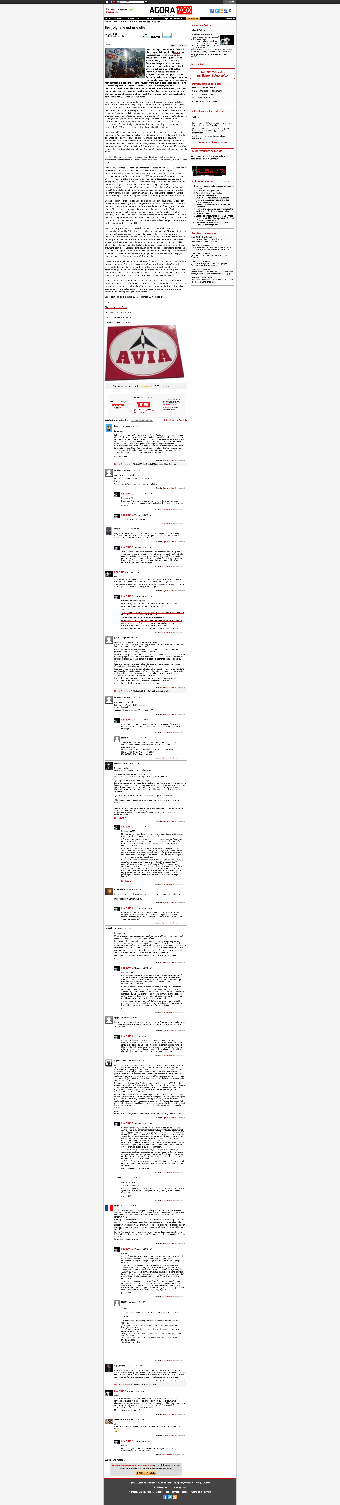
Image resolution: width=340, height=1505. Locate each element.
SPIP (174, 1483)
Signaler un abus (168, 460)
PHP (193, 1483)
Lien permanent (180, 460)
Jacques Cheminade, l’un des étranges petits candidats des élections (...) (210, 130)
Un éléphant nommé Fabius (204, 136)
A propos (133, 1492)
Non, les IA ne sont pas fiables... (209, 193)
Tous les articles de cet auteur (204, 102)
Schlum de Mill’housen (135, 705)
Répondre (159, 460)
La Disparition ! (202, 213)
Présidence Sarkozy (200, 159)
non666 (117, 763)
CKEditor (206, 1483)
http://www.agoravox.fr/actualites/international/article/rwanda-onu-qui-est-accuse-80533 (153, 1144)
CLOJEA (117, 529)
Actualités (118, 18)
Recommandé (167, 37)
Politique (133, 22)
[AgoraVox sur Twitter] (217, 12)
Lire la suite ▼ (120, 818)
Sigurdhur (214, 125)
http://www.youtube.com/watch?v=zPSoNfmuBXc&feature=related (149, 604)
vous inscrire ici (164, 1468)
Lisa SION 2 (112, 34)
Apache (180, 1483)
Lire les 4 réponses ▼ (142, 691)
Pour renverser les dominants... (205, 87)
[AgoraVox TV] (226, 12)
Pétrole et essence (199, 156)
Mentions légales (153, 1492)
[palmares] (209, 176)
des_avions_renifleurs (114, 173)
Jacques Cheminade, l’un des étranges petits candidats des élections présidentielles (214, 210)
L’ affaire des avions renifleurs (118, 317)
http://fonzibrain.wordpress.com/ (128, 899)
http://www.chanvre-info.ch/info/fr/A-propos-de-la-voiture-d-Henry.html (151, 620)
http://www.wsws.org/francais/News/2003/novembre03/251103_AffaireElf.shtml (148, 1114)
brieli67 (117, 470)
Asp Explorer (119, 1366)
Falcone (183, 217)
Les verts (214, 159)
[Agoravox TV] (118, 1)
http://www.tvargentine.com (126, 1239)
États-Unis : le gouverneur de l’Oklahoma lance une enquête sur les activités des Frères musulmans (213, 200)
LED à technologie (146, 750)
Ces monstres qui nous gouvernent (207, 91)
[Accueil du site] (171, 16)
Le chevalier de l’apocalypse (207, 191)
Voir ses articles (197, 64)
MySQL (199, 1483)
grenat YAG (137, 752)
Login (123, 1302)
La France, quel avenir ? (206, 195)
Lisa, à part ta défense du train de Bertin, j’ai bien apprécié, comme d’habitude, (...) (212, 281)
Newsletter (230, 18)
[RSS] (221, 12)
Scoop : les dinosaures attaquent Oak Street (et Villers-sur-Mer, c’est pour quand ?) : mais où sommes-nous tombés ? (215, 218)
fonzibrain (118, 889)
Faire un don (193, 18)
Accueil (108, 18)
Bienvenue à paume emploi (204, 94)
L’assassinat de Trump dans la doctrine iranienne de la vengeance (212, 223)
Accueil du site (111, 22)
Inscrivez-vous (112, 12)
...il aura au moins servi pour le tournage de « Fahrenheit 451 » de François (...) (210, 240)
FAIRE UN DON (146, 1472)
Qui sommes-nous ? (173, 18)
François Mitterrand (123, 179)
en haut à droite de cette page (167, 1465)
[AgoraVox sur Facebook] (212, 12)
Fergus (117, 426)
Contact (142, 1492)
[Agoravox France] (111, 1)
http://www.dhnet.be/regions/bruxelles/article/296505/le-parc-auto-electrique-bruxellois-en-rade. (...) (215, 248)
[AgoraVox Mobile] (230, 12)
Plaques (108, 307)
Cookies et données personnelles (176, 1492)
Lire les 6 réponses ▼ (145, 464)
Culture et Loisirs (152, 18)
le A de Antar (119, 481)
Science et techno (217, 156)
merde (108, 152)
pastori (117, 638)
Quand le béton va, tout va (203, 98)
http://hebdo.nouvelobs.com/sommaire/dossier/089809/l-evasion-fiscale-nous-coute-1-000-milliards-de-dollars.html (152, 613)
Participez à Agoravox (117, 9)
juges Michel (171, 217)
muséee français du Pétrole (146, 484)
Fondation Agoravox (178, 1487)
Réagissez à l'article (175, 420)
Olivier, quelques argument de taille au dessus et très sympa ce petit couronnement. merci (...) (212, 273)
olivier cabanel (120, 1419)
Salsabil (109, 928)
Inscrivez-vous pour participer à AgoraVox (212, 73)
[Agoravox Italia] (114, 1)
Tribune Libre (133, 18)
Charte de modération (201, 1492)
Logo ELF (109, 302)
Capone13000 (120, 1060)
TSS (119, 576)
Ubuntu (187, 1483)
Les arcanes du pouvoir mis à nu (119, 312)
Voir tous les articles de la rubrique (212, 142)
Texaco (138, 138)
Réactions (146, 37)
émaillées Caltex (119, 307)
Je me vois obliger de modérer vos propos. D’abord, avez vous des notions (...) (209, 264)
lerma (116, 1206)
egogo (116, 1017)
